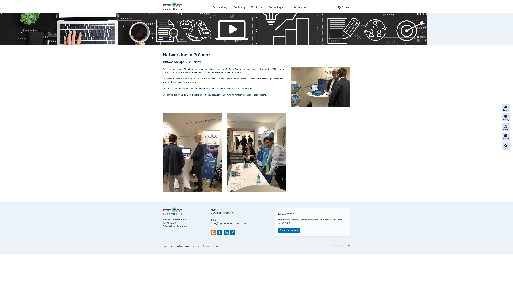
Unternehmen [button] (299, 7)
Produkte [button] (256, 7)
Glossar (206, 245)
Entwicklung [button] (220, 7)
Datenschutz (183, 245)
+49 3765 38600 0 (222, 213)
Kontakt (195, 245)
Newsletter (218, 245)
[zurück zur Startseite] (172, 6)
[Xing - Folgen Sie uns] (232, 232)
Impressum (168, 245)
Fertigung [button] (239, 7)
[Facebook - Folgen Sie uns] (219, 232)
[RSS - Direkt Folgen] (213, 232)
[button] (506, 146)
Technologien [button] (276, 7)
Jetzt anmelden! (290, 230)
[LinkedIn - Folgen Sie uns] (226, 232)
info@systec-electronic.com (229, 223)
